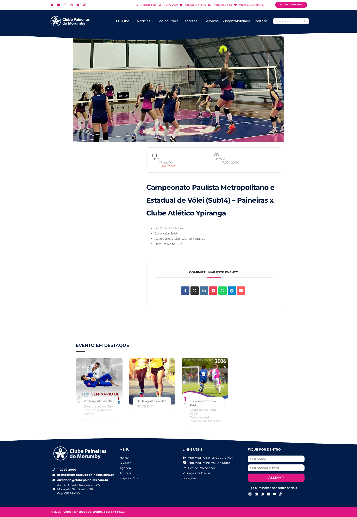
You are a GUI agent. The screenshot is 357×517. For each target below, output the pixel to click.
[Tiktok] (280, 494)
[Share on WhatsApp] (222, 290)
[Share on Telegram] (232, 290)
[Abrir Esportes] (200, 21)
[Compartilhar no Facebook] (185, 290)
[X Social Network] (194, 290)
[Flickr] (268, 494)
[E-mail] (241, 290)
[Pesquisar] (305, 21)
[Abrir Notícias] (153, 21)
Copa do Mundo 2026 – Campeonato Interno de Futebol (205, 415)
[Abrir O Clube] (132, 21)
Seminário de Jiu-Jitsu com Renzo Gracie (98, 410)
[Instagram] (262, 494)
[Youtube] (274, 494)
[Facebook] (250, 494)
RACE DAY (145, 406)
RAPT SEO (118, 511)
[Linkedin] (204, 290)
